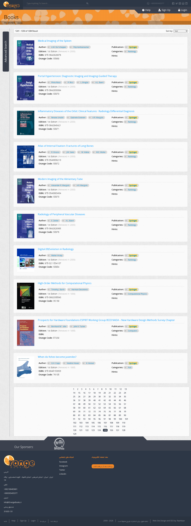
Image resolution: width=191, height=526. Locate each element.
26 (79, 396)
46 (125, 400)
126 (111, 430)
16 (84, 393)
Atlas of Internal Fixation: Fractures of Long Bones (66, 145)
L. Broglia (84, 82)
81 (79, 415)
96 (99, 419)
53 (105, 404)
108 (111, 422)
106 (99, 422)
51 (94, 404)
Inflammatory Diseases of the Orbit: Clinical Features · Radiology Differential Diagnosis (86, 111)
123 (93, 430)
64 (105, 407)
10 (110, 389)
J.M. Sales (70, 152)
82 (84, 415)
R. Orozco (55, 152)
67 (120, 407)
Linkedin (62, 474)
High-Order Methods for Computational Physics (64, 283)
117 (111, 426)
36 (74, 400)
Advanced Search (5, 51)
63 (99, 407)
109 (117, 422)
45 (120, 400)
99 (115, 419)
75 (105, 411)
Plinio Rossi (56, 82)
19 (99, 393)
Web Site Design (159, 520)
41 (99, 400)
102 (74, 422)
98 (110, 419)
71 (84, 411)
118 (117, 426)
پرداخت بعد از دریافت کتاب (103, 466)
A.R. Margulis (98, 117)
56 (120, 404)
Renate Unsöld (57, 117)
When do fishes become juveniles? (57, 356)
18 (94, 393)
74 (99, 411)
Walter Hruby (56, 255)
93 (84, 419)
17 (89, 393)
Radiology (132, 51)
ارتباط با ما (54, 521)
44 (115, 400)
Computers (132, 330)
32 (110, 396)
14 (74, 393)
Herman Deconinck (80, 289)
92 (79, 419)
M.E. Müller (101, 152)
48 (79, 404)
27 (84, 396)
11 (115, 389)
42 (105, 400)
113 (86, 426)
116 (105, 426)
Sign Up (23, 520)
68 (125, 407)
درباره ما (43, 521)
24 (125, 393)
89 (120, 415)
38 (84, 400)
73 (94, 411)
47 (74, 404)
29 (94, 396)
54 (110, 404)
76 (110, 411)
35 (125, 396)
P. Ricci (70, 82)
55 (115, 404)
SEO (172, 520)
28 (89, 396)
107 (105, 422)
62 (94, 407)
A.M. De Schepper (58, 47)
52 (99, 404)
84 (94, 415)
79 (125, 411)
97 (105, 419)
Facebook (63, 462)
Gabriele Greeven (78, 117)
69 (74, 411)
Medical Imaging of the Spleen (54, 40)
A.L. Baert (100, 82)
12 (121, 389)
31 (105, 396)
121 (80, 430)
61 (89, 407)
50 (89, 404)
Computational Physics (137, 294)
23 (120, 393)
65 (110, 407)
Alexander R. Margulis (60, 185)
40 (94, 400)
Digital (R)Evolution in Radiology (56, 249)
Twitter (62, 470)
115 (99, 426)
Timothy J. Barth (57, 289)
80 (74, 415)
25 (74, 396)
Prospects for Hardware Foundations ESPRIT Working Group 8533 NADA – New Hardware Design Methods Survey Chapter (106, 320)
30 (99, 396)
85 (99, 415)
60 (84, 407)
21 (110, 393)
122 (86, 430)
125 (105, 430)
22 (115, 393)
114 (93, 426)
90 (125, 415)
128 (123, 430)
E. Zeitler (55, 220)
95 (94, 419)
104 (86, 422)
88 (115, 415)
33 (115, 396)
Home (20, 23)
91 (74, 419)
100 (120, 419)
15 (79, 393)
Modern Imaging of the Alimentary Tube (60, 179)
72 (89, 411)
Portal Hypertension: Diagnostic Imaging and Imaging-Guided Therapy (77, 76)
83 (89, 415)
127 (117, 430)
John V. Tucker (79, 326)
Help (13, 520)
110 (123, 422)
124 (99, 430)
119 (123, 426)
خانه (5, 521)
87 (110, 415)
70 (79, 411)
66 (115, 407)
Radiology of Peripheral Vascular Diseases (61, 214)
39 (89, 400)
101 (126, 419)
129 (74, 434)
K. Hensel (90, 363)
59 (79, 407)
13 (126, 389)
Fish (129, 367)
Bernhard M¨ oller (59, 326)
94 (89, 419)
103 (80, 422)
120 (74, 430)
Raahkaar (181, 520)
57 (125, 404)
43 (110, 400)
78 (120, 411)
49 (84, 404)
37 (79, 400)
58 (74, 407)
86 (105, 415)
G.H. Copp (55, 363)
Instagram (63, 466)
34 (120, 396)
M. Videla (85, 152)
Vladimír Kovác (73, 363)
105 (93, 422)
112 (80, 426)
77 (115, 411)
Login (33, 520)
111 (74, 426)
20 (105, 393)
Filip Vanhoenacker (81, 47)
